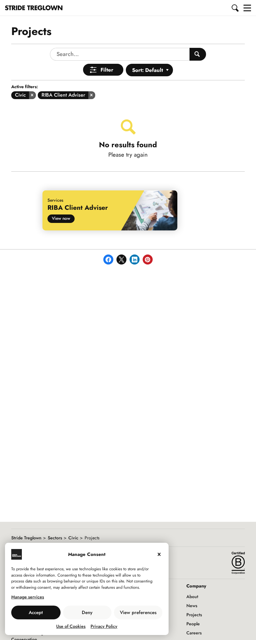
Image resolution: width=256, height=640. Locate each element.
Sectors (55, 538)
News (191, 605)
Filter (107, 69)
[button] (235, 7)
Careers (194, 633)
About (192, 596)
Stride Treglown (26, 538)
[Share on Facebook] (108, 259)
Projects (194, 615)
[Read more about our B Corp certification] (238, 563)
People (193, 624)
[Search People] (198, 54)
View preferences (138, 612)
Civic (73, 538)
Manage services (27, 597)
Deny (87, 612)
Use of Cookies (71, 626)
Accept (36, 612)
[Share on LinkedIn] (135, 259)
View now (61, 218)
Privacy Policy (104, 626)
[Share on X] (121, 259)
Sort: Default (147, 70)
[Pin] (148, 259)
